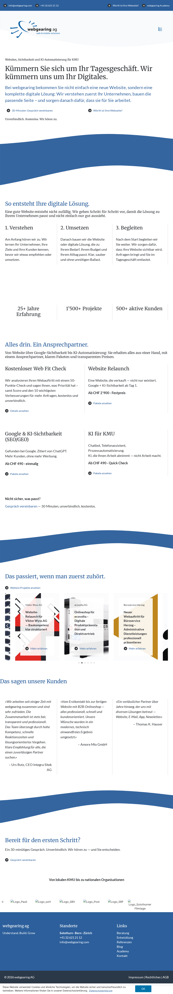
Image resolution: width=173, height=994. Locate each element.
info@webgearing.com (74, 942)
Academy (123, 951)
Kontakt (122, 956)
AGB (166, 977)
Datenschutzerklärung (100, 990)
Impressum (136, 977)
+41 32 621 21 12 (71, 937)
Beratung (123, 933)
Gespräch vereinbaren (21, 506)
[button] (160, 29)
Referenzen (124, 942)
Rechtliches (153, 977)
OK (143, 988)
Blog (120, 946)
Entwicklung (125, 937)
